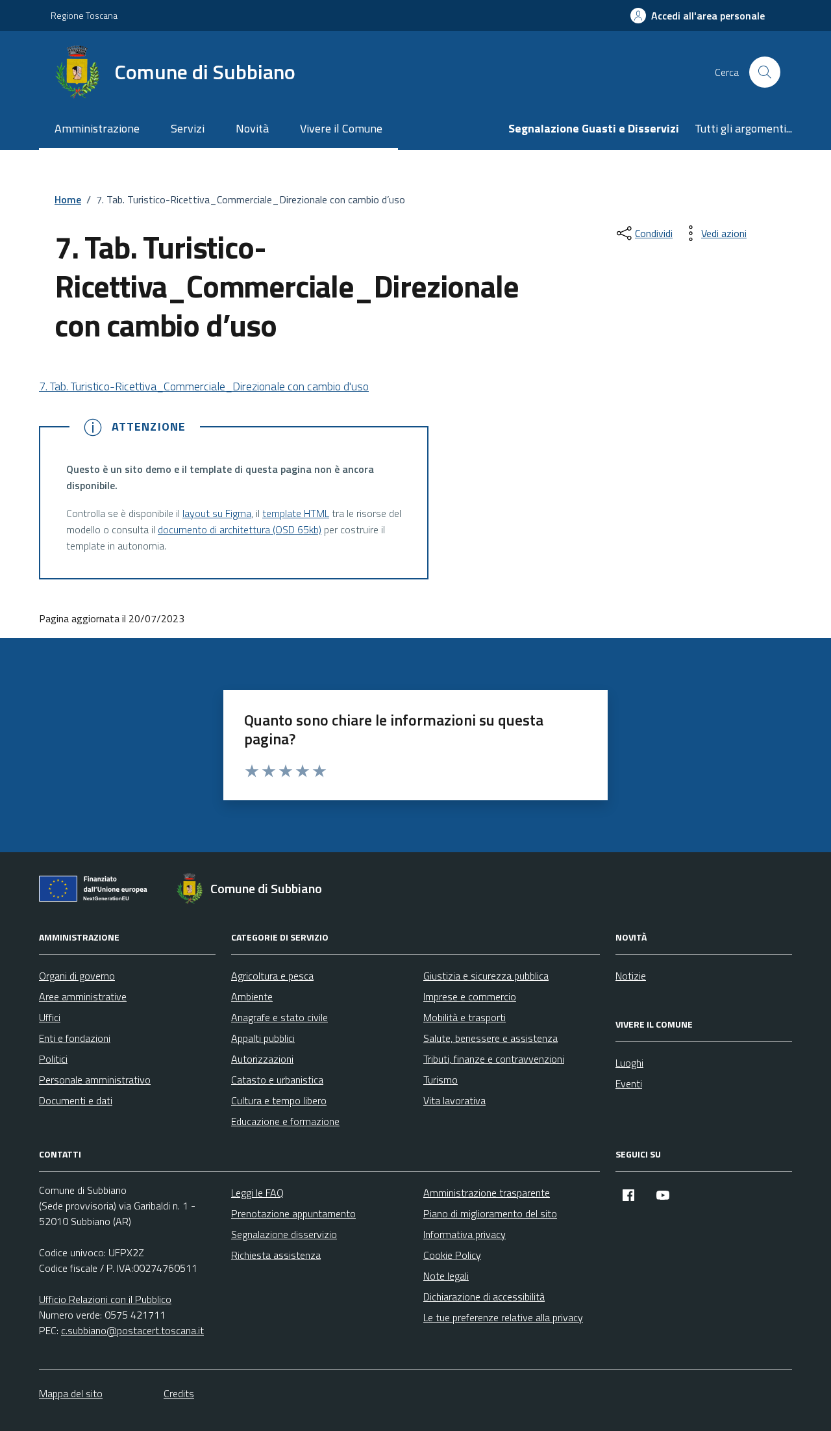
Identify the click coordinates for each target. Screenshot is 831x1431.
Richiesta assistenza (276, 1255)
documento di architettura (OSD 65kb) (239, 529)
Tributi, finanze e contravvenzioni (493, 1059)
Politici (53, 1059)
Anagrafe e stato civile (279, 1017)
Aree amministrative (83, 996)
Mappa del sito (71, 1393)
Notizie (630, 975)
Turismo (440, 1079)
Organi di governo (77, 975)
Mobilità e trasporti (464, 1017)
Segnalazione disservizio (284, 1234)
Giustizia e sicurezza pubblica (486, 975)
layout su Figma (216, 513)
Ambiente (252, 996)
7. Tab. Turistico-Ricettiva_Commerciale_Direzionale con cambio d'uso (204, 386)
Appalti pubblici (263, 1038)
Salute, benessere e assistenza (490, 1038)
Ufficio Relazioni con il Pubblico (105, 1299)
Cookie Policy (452, 1255)
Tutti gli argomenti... (743, 128)
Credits (179, 1393)
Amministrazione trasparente (486, 1192)
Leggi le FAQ (257, 1192)
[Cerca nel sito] (764, 72)
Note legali (446, 1276)
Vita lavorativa (454, 1100)
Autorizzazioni (262, 1059)
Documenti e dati (75, 1100)
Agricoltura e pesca (272, 975)
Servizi (188, 128)
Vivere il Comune (341, 128)
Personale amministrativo (95, 1079)
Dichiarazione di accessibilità (484, 1296)
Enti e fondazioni (74, 1038)
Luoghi (629, 1062)
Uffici (49, 1017)
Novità (252, 128)
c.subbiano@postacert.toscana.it (132, 1330)
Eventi (628, 1083)
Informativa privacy (464, 1234)
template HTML (295, 513)
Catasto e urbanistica (277, 1079)
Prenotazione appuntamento (293, 1213)
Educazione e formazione (285, 1121)
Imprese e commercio (469, 996)
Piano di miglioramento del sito (490, 1213)
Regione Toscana (84, 15)
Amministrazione (97, 128)
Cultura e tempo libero (279, 1100)
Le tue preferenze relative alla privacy (503, 1317)
